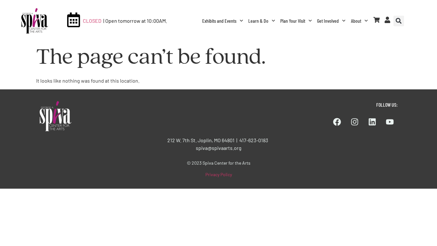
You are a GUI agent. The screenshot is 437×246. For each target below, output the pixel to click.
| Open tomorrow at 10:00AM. (135, 21)
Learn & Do (258, 21)
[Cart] (376, 20)
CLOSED (92, 21)
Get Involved (328, 21)
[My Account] (387, 20)
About (356, 21)
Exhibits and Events (219, 21)
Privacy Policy (218, 174)
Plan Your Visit (292, 21)
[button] (398, 21)
